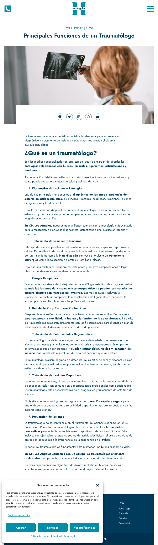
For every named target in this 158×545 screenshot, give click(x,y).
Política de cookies (39, 536)
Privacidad (56, 536)
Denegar (52, 528)
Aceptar (21, 528)
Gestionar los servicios (19, 515)
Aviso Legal (69, 536)
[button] (97, 485)
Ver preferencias (84, 528)
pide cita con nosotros (57, 469)
